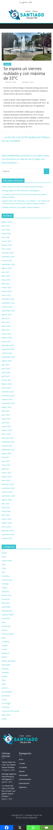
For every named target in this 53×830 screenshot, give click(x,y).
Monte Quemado (8, 661)
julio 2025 (5, 272)
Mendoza (5, 653)
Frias (3, 622)
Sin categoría (7, 692)
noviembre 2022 (8, 395)
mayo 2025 (6, 280)
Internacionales (8, 634)
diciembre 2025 (8, 253)
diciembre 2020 (8, 484)
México (4, 657)
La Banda (5, 641)
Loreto (4, 649)
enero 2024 (6, 341)
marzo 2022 (6, 426)
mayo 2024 (6, 326)
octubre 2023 (7, 353)
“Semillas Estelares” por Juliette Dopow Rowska (20, 207)
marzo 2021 (6, 473)
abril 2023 (5, 376)
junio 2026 (6, 229)
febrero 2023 (7, 384)
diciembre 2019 (8, 530)
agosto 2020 (7, 500)
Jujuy (3, 638)
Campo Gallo (7, 560)
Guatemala (6, 626)
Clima (32, 82)
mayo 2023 (6, 372)
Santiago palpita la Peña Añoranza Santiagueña (20, 190)
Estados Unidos (8, 614)
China (4, 568)
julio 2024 (5, 318)
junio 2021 (6, 461)
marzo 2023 (6, 380)
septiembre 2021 (8, 449)
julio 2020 (5, 503)
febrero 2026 (7, 245)
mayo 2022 (6, 418)
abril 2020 (5, 515)
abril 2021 (5, 469)
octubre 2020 (7, 492)
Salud (4, 684)
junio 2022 (6, 415)
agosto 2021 (7, 453)
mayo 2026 (6, 233)
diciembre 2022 (8, 391)
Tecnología (6, 703)
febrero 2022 (7, 430)
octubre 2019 (7, 538)
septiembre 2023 (8, 357)
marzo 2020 (6, 519)
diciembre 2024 (8, 299)
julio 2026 (5, 226)
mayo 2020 (6, 511)
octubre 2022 (7, 399)
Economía (6, 599)
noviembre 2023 (8, 349)
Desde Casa (6, 595)
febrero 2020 (7, 523)
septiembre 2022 (8, 403)
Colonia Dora (7, 580)
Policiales (5, 672)
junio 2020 (6, 507)
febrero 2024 (7, 337)
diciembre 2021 (8, 438)
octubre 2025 (7, 260)
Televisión (6, 707)
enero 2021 (6, 480)
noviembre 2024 (8, 303)
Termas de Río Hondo (10, 711)
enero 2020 (6, 527)
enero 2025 (6, 295)
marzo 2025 (6, 287)
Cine (3, 572)
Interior (4, 630)
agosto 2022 (7, 407)
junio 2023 (6, 368)
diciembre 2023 (8, 345)
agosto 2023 (7, 361)
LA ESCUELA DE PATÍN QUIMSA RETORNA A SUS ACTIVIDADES (26, 139)
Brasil (4, 557)
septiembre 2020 (8, 496)
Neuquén (5, 668)
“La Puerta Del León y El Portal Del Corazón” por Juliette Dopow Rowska (8, 791)
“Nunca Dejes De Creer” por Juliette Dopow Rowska (22, 186)
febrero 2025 (7, 291)
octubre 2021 (7, 446)
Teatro (4, 699)
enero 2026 (6, 249)
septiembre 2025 (8, 264)
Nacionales (6, 665)
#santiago (25, 82)
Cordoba (5, 584)
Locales (7, 64)
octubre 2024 (7, 307)
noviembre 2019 (8, 534)
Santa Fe (5, 688)
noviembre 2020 (8, 488)
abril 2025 (5, 283)
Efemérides (6, 607)
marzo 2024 (6, 334)
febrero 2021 (7, 476)
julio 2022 (5, 411)
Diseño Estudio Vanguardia (26, 817)
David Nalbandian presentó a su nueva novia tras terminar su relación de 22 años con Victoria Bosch (25, 159)
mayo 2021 (6, 465)
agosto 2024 (7, 314)
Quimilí (4, 676)
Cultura (4, 587)
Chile (3, 564)
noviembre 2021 (8, 442)
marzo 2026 (6, 241)
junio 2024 (6, 322)
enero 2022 (6, 434)
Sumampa (6, 695)
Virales (4, 719)
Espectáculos (7, 611)
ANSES (4, 553)
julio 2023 (5, 364)
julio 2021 (5, 457)
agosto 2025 (7, 268)
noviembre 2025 (8, 256)
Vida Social (6, 715)
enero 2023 (6, 388)
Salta (4, 680)
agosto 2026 (7, 222)
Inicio (21, 759)
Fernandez (6, 618)
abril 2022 (5, 422)
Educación (6, 603)
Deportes (5, 591)
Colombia (5, 576)
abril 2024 (5, 330)
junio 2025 (6, 276)
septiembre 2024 (8, 310)
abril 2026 (5, 237)
